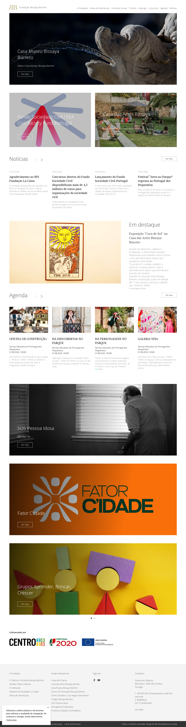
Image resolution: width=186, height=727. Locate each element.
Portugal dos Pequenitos (62, 706)
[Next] (42, 159)
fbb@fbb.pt (142, 699)
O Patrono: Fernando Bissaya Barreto (26, 680)
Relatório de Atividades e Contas (24, 691)
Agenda (163, 8)
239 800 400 (142, 693)
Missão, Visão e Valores (20, 684)
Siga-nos (97, 673)
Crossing (173, 724)
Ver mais (25, 74)
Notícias (173, 8)
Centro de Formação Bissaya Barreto (68, 691)
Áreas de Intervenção (19, 695)
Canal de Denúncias (73, 724)
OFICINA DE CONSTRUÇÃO (28, 339)
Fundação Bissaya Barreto (33, 7)
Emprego (142, 8)
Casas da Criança (59, 680)
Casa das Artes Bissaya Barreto (65, 684)
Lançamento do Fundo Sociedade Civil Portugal (111, 179)
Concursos (153, 8)
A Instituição (14, 687)
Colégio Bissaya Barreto (62, 699)
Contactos (139, 673)
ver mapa (139, 709)
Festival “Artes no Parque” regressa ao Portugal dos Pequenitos (155, 181)
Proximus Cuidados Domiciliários (66, 710)
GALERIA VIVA (148, 339)
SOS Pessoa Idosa (59, 703)
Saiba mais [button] (11, 720)
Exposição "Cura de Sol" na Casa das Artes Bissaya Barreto (148, 237)
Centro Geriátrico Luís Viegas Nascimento (70, 695)
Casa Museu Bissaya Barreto (64, 687)
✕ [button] (48, 707)
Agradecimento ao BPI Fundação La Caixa (24, 179)
